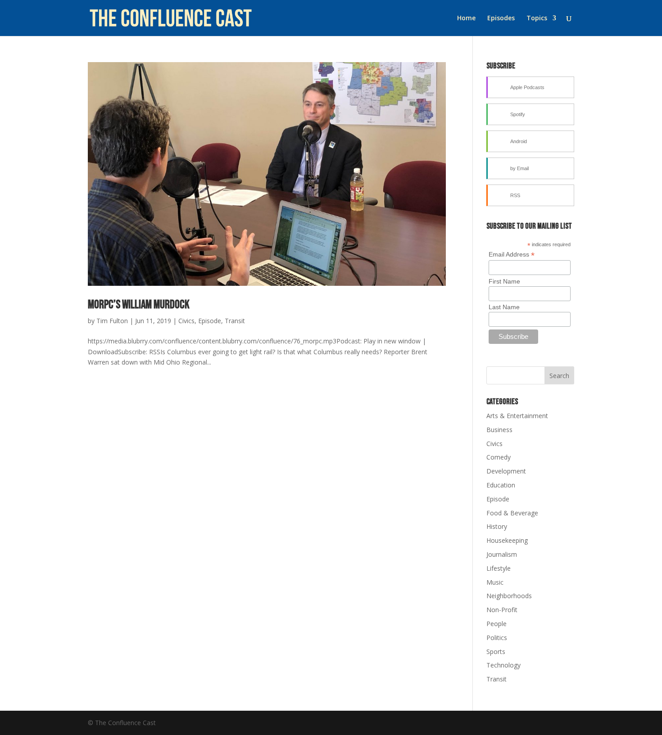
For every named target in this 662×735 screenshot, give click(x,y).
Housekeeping (507, 540)
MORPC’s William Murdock (139, 305)
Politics (496, 637)
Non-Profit (501, 609)
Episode (209, 320)
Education (500, 485)
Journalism (501, 554)
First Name (504, 281)
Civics (186, 320)
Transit (235, 320)
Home (466, 18)
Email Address (512, 254)
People (496, 623)
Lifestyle (498, 568)
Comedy (498, 457)
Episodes (501, 18)
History (496, 526)
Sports (495, 651)
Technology (503, 665)
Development (506, 471)
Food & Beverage (512, 513)
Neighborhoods (509, 595)
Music (494, 582)
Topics (536, 18)
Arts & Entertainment (517, 415)
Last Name (504, 307)
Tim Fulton (112, 320)
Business (499, 429)
